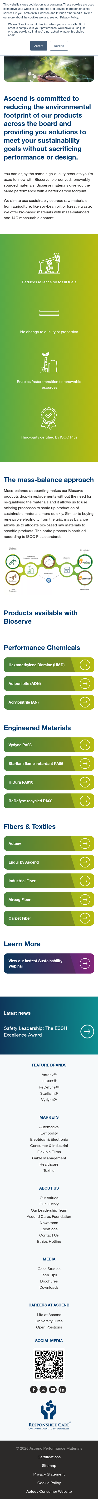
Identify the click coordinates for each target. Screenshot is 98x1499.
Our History (49, 1204)
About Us (49, 1188)
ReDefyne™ (49, 1087)
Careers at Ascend (49, 1305)
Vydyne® (49, 1099)
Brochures (49, 1281)
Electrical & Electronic (49, 1139)
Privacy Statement (49, 1474)
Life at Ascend (49, 1314)
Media (49, 1259)
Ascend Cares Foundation (49, 1216)
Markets (49, 1117)
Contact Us (49, 1235)
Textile (49, 1170)
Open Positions (49, 1327)
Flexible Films (49, 1151)
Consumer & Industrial (49, 1145)
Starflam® (49, 1093)
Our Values (49, 1197)
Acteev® (49, 1074)
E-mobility (49, 1133)
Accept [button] (38, 46)
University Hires (49, 1320)
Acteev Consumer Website (49, 1491)
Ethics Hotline (49, 1241)
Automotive (49, 1126)
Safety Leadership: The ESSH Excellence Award (35, 1031)
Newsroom (49, 1222)
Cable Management (49, 1158)
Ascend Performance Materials (55, 1448)
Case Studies (49, 1268)
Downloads (49, 1287)
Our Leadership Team (49, 1210)
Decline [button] (59, 46)
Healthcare (49, 1164)
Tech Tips (49, 1274)
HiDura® (49, 1080)
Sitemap (49, 1465)
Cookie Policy (49, 1482)
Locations (49, 1228)
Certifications (49, 1456)
